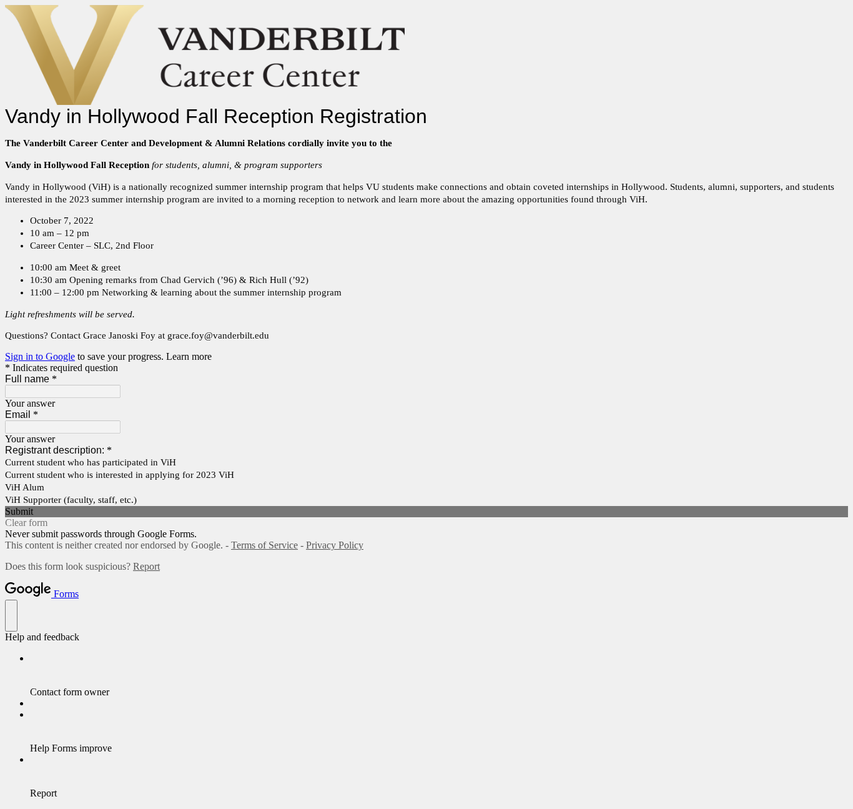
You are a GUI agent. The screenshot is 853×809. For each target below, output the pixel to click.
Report (146, 566)
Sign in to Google (40, 356)
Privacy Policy (334, 545)
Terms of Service (264, 545)
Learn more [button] (189, 356)
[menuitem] (439, 675)
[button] (426, 511)
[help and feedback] (11, 616)
